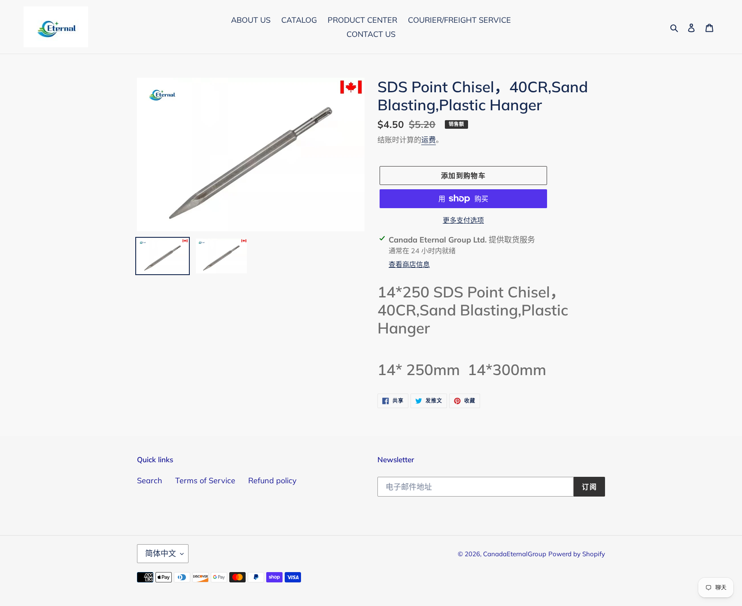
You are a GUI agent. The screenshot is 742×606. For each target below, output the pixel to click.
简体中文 (160, 553)
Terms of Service (205, 480)
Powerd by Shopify (576, 554)
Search (149, 480)
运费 (428, 139)
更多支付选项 (463, 220)
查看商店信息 (409, 264)
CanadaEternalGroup (514, 554)
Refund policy (272, 480)
